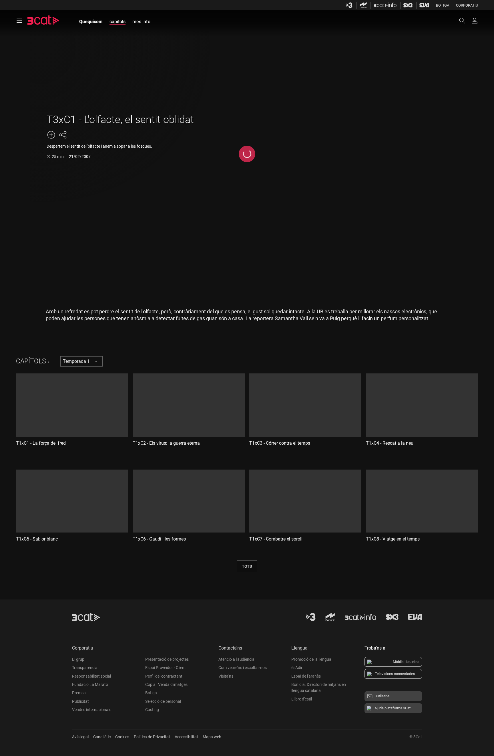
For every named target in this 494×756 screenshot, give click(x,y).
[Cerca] (465, 20)
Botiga (442, 5)
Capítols (31, 361)
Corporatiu (467, 5)
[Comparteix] (62, 134)
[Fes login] (474, 20)
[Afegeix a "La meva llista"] (51, 134)
